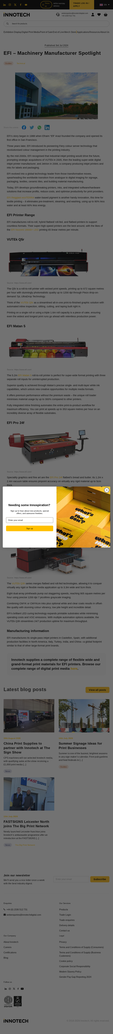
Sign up (29, 528)
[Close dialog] (106, 490)
